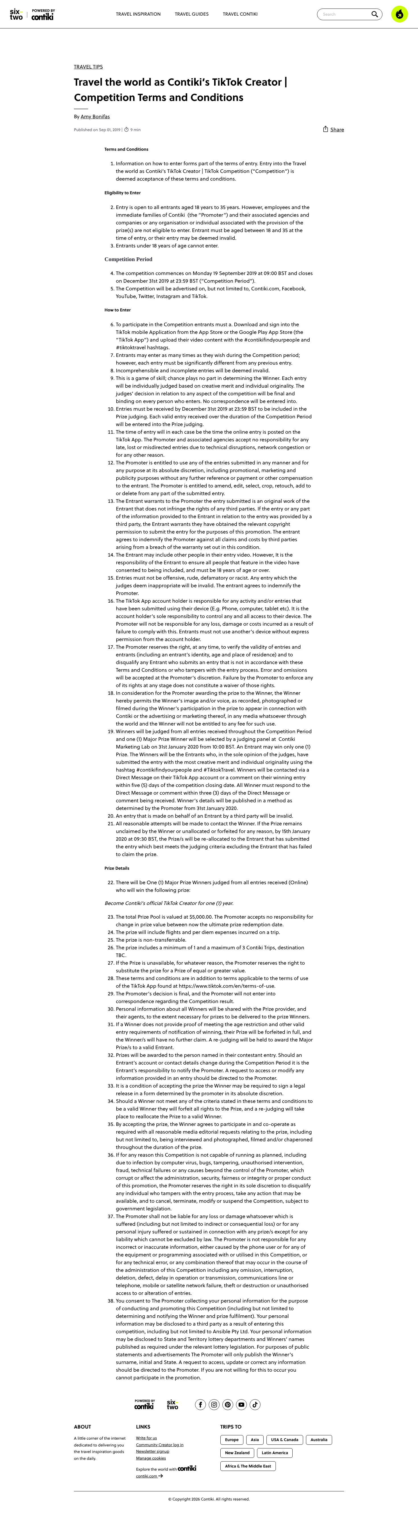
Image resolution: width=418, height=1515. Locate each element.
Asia (255, 1439)
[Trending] (399, 14)
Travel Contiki (240, 14)
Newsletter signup (152, 1451)
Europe (232, 1439)
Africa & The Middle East (248, 1466)
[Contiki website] (144, 1404)
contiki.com (147, 1476)
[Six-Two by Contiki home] (16, 14)
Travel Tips (88, 66)
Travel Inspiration (138, 14)
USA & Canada (284, 1439)
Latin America (275, 1453)
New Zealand (237, 1453)
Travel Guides (192, 14)
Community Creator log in (160, 1445)
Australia (319, 1439)
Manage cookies (151, 1458)
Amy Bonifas (95, 116)
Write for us (146, 1438)
